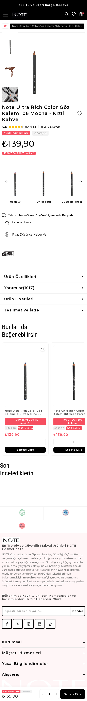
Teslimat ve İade (21, 310)
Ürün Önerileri (19, 299)
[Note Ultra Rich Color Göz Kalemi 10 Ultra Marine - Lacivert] (25, 376)
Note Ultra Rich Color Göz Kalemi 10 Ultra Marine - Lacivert (23, 412)
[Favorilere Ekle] (79, 113)
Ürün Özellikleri (20, 277)
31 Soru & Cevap (50, 126)
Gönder (77, 611)
